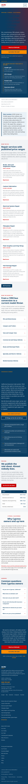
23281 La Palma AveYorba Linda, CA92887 (6, 678)
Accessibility (19, 777)
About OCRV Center (5, 726)
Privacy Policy (4, 777)
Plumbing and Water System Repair (9, 717)
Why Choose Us (4, 737)
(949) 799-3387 (4, 1)
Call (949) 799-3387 (14, 52)
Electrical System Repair (6, 705)
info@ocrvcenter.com (6, 684)
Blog (2, 762)
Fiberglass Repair (5, 708)
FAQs (2, 760)
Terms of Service (11, 777)
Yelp (7, 694)
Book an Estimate (14, 47)
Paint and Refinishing (6, 715)
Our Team (3, 733)
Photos (2, 755)
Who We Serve (4, 753)
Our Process (4, 748)
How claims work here (14, 414)
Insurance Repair (5, 751)
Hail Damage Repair (5, 712)
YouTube (22, 694)
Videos (2, 758)
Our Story (3, 728)
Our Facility (3, 730)
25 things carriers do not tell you (14, 418)
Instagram (16, 694)
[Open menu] (25, 5)
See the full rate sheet (9, 485)
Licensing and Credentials (7, 735)
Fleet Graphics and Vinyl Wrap (8, 710)
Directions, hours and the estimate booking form (14, 566)
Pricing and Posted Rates (6, 746)
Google (2, 694)
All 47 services (7, 286)
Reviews (3, 740)
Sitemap (3, 779)
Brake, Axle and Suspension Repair (9, 701)
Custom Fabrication (5, 703)
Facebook (11, 694)
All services (4, 719)
